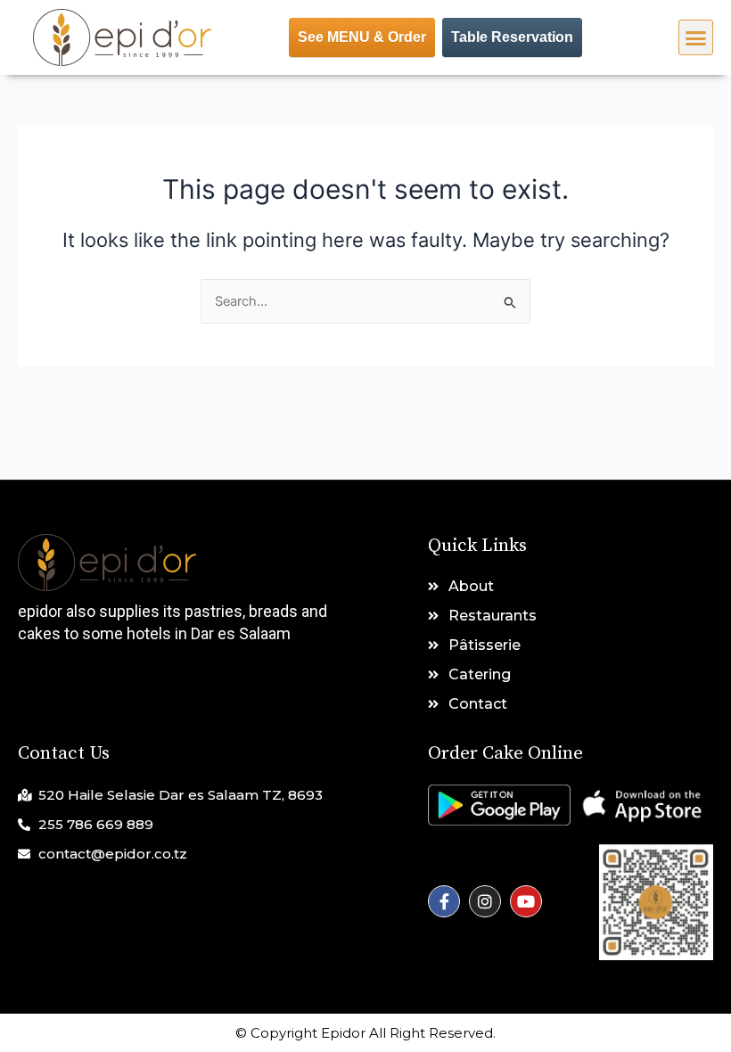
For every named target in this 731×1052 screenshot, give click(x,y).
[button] (696, 37)
